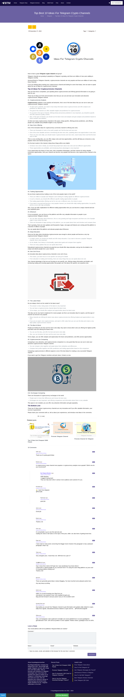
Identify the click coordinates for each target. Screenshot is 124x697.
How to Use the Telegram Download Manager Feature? (60, 679)
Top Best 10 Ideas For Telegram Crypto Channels (69, 16)
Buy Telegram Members (45, 473)
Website (75, 645)
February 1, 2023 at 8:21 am (41, 564)
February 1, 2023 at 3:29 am (41, 553)
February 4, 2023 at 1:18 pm (41, 579)
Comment (31, 631)
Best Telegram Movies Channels (83, 677)
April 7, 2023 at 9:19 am (40, 605)
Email (53, 645)
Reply (93, 451)
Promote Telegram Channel (59, 436)
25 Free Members (62, 695)
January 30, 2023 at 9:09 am (41, 530)
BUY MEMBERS (116, 3)
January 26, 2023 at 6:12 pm (41, 509)
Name (30, 645)
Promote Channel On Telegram (84, 439)
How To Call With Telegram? (82, 675)
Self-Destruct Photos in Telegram (83, 672)
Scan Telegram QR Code (81, 680)
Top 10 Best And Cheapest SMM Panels (61, 665)
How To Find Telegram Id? (81, 667)
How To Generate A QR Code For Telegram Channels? (61, 674)
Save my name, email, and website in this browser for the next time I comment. (52, 651)
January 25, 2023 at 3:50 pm (41, 488)
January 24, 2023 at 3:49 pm (45, 474)
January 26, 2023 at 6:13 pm (41, 519)
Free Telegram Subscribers (82, 665)
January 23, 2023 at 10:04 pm (41, 453)
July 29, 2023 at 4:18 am (44, 499)
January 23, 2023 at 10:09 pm (41, 463)
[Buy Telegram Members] (6, 3)
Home (42, 16)
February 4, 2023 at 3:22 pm (41, 591)
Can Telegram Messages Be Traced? (85, 670)
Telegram (49, 16)
